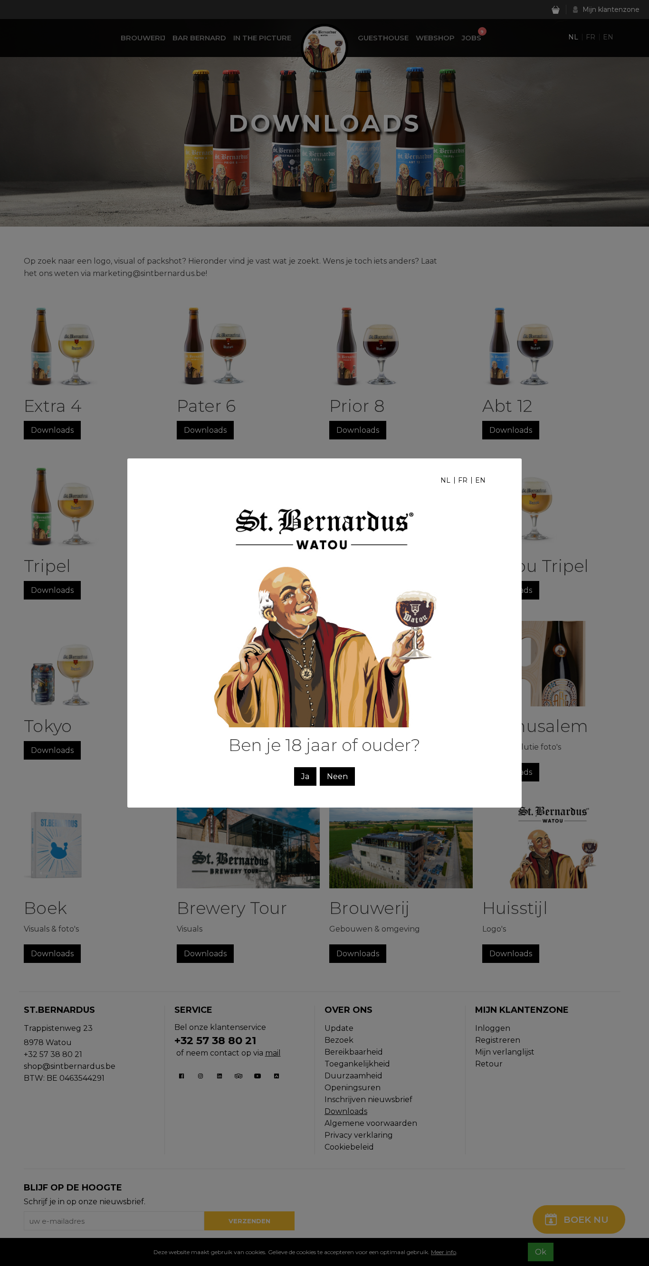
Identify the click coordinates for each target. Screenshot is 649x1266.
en (480, 480)
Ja (305, 776)
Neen (337, 776)
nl (445, 480)
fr (463, 480)
